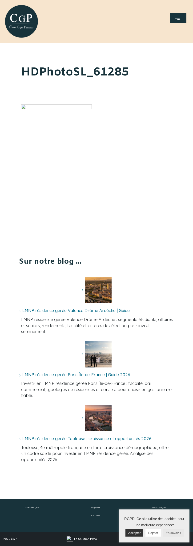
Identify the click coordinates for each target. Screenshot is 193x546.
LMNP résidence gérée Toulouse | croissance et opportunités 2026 (86, 438)
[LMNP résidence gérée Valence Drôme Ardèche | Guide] (96, 290)
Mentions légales (159, 507)
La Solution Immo (85, 539)
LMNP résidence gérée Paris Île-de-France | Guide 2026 (76, 374)
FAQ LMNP (95, 507)
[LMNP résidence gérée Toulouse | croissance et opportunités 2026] (96, 418)
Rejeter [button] (153, 533)
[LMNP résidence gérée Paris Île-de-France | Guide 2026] (96, 354)
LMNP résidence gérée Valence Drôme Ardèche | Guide (76, 310)
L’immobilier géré (32, 507)
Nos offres (95, 515)
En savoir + (173, 533)
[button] (178, 18)
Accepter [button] (134, 533)
